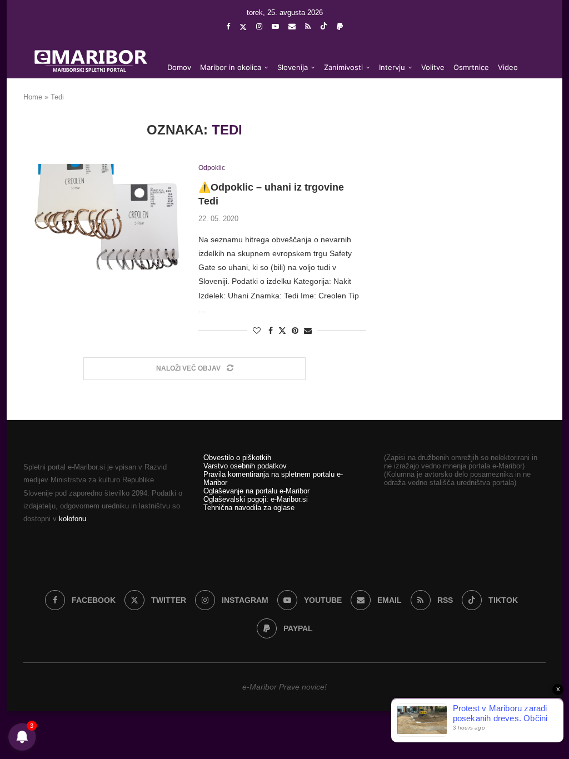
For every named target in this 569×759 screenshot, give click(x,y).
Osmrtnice (471, 67)
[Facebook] (228, 26)
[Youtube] (275, 26)
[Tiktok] (323, 26)
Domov (179, 67)
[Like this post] (257, 330)
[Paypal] (340, 26)
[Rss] (308, 26)
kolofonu (72, 519)
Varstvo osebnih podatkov (245, 466)
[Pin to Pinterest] (295, 330)
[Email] (292, 26)
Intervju (392, 67)
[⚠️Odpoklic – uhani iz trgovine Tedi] (102, 216)
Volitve (433, 67)
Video (508, 67)
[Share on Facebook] (270, 330)
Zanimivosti (343, 67)
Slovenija (292, 67)
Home (32, 97)
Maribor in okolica (230, 67)
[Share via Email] (308, 330)
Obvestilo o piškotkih (237, 457)
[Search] (529, 112)
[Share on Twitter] (282, 330)
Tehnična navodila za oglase (249, 507)
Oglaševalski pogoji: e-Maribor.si (255, 499)
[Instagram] (259, 26)
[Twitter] (243, 26)
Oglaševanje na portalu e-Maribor (256, 491)
